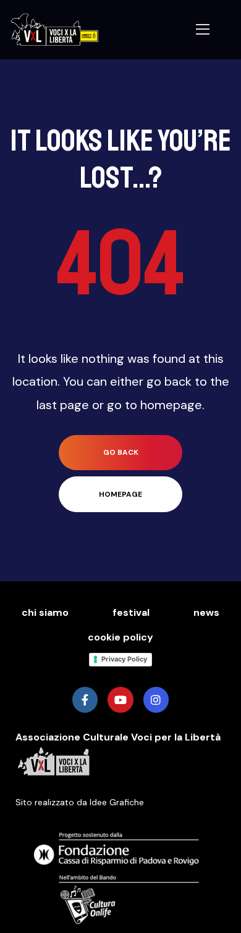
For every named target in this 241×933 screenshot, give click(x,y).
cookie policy (120, 637)
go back (120, 452)
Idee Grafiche (117, 802)
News (206, 612)
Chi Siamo (45, 612)
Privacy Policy (124, 659)
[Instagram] (156, 699)
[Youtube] (120, 699)
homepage (120, 494)
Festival (131, 612)
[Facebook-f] (85, 699)
